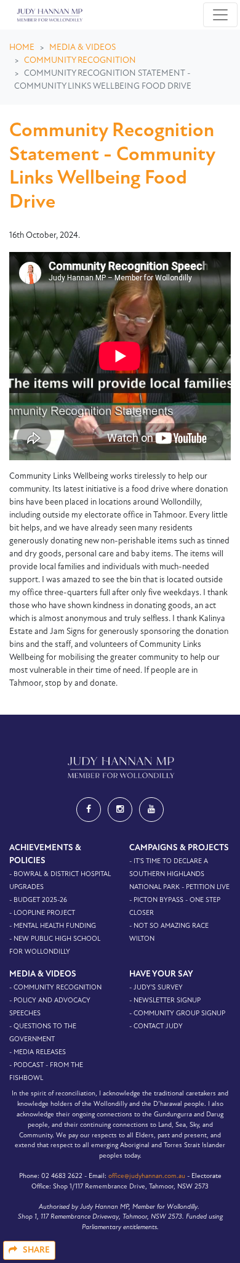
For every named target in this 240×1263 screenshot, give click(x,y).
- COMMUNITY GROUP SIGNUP (177, 1013)
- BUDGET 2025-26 (38, 900)
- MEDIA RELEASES (37, 1052)
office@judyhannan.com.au (146, 1176)
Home (21, 47)
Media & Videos (82, 47)
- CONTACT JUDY (156, 1026)
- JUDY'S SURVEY (156, 988)
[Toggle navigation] (220, 14)
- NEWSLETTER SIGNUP (165, 1000)
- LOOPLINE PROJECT (42, 913)
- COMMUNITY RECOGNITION (55, 988)
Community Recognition (80, 60)
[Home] (48, 14)
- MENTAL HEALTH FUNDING (52, 926)
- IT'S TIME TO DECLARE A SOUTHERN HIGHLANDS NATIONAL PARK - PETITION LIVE (179, 874)
